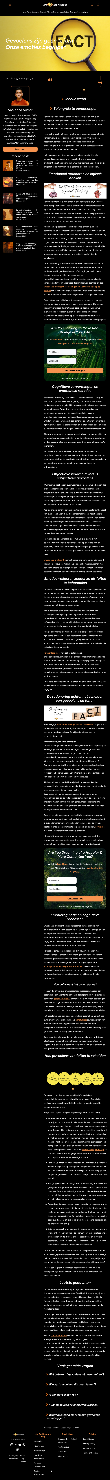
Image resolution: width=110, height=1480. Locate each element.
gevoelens (99, 826)
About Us (62, 1451)
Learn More (20, 149)
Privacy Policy (89, 1443)
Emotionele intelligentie (37, 12)
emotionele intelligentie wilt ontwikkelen (75, 724)
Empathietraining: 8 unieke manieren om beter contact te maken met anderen (27, 213)
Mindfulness (39, 1446)
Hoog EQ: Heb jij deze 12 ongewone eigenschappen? (27, 196)
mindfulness (81, 1020)
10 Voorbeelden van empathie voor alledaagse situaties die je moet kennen (27, 230)
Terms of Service (90, 1453)
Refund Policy (89, 1448)
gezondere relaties (62, 998)
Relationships (39, 1450)
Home (24, 12)
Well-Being (38, 1441)
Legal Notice (88, 1439)
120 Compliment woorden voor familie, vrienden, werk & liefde (27, 180)
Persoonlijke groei (52, 653)
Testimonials (63, 1447)
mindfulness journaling (93, 1149)
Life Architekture (59, 1335)
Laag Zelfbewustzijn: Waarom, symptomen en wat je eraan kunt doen (27, 245)
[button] (10, 4)
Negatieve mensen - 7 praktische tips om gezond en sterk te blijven (27, 164)
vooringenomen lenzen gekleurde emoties (63, 966)
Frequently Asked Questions (67, 1440)
